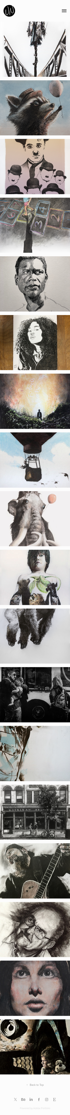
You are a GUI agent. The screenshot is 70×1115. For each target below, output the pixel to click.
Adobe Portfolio (41, 1108)
